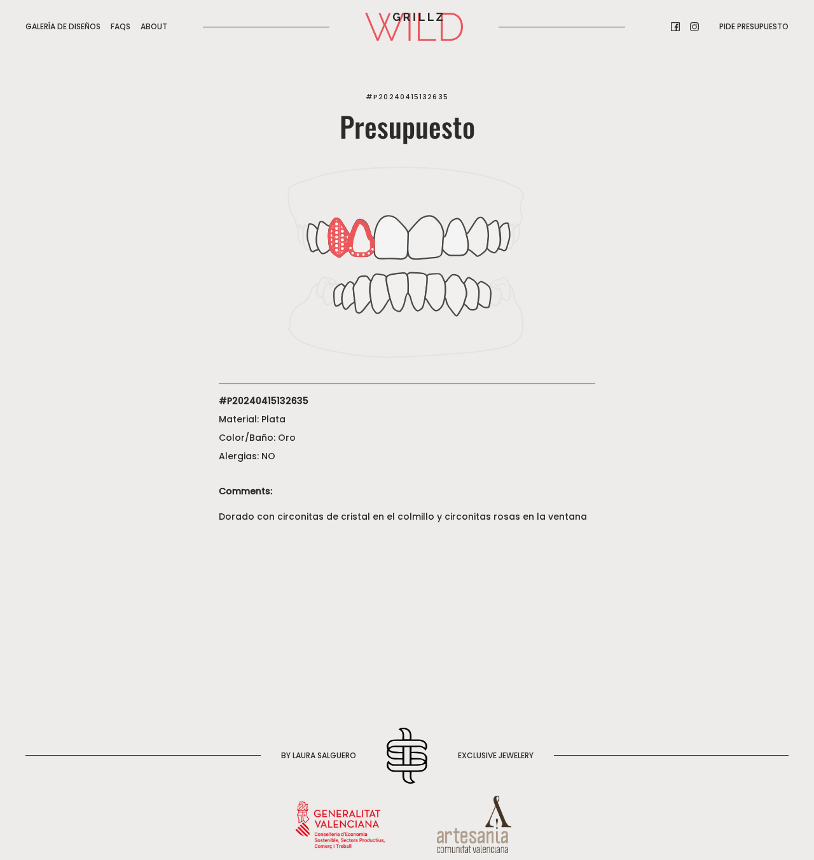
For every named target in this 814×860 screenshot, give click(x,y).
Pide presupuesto (754, 26)
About (154, 26)
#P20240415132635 (407, 97)
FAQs (120, 26)
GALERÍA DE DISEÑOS (62, 26)
